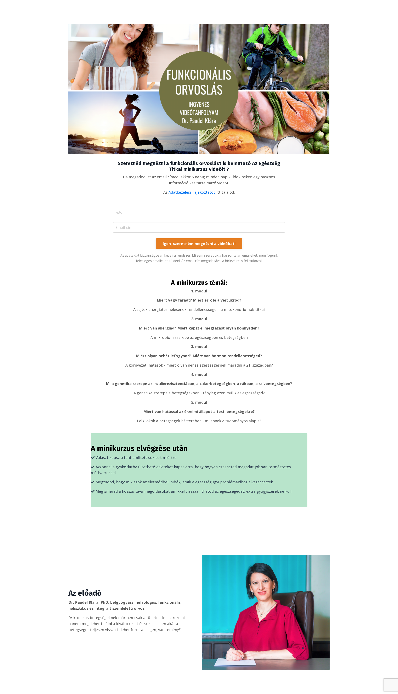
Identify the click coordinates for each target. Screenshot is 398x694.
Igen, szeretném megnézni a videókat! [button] (199, 243)
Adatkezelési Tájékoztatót (192, 192)
